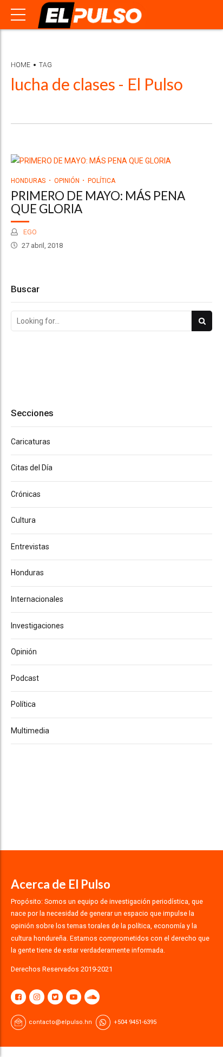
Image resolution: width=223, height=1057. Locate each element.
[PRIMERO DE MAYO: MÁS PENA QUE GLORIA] (111, 161)
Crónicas (26, 494)
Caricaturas (30, 441)
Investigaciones (37, 625)
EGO (29, 232)
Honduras (28, 181)
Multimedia (30, 730)
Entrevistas (30, 546)
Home (20, 65)
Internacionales (37, 599)
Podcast (25, 678)
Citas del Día (32, 467)
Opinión (67, 181)
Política (101, 181)
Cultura (23, 520)
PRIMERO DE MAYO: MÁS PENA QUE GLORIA (98, 202)
